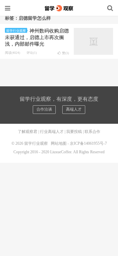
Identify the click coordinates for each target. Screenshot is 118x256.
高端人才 (74, 109)
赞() (65, 53)
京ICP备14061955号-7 (88, 143)
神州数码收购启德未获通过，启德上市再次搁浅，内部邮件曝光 (37, 37)
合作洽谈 (44, 109)
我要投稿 (74, 131)
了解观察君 (27, 131)
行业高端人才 (52, 131)
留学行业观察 (59, 8)
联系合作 (92, 131)
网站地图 (59, 143)
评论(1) (32, 52)
